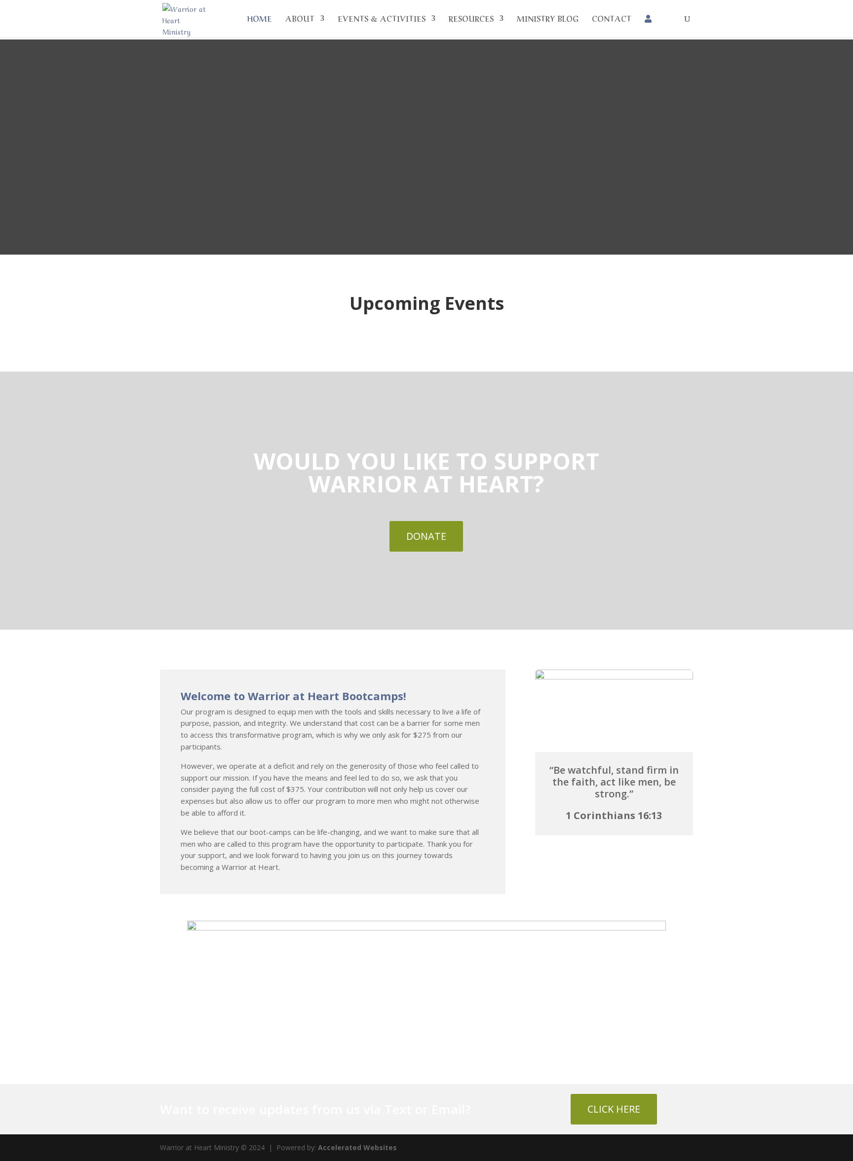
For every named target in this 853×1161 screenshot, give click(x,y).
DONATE (426, 536)
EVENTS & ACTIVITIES (382, 19)
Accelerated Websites (357, 1147)
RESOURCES (471, 19)
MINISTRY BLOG (548, 19)
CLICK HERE (613, 1109)
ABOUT (299, 19)
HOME (259, 19)
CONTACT (611, 19)
